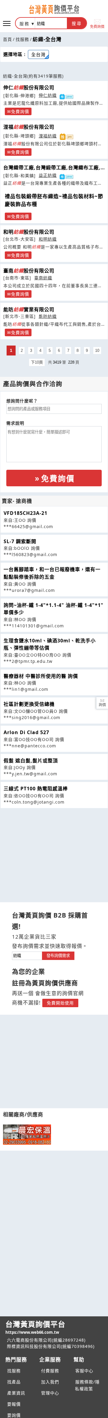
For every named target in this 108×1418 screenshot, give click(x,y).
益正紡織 (48, 175)
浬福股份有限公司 (28, 127)
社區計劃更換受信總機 (29, 704)
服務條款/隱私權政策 (87, 1385)
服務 (25, 23)
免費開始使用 (60, 1003)
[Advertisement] (54, 850)
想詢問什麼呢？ (22, 401)
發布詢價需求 (58, 955)
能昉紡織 (48, 316)
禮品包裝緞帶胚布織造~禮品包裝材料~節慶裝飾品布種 (54, 200)
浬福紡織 (48, 136)
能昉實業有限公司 (28, 309)
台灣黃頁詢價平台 (35, 1327)
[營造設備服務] (27, 1134)
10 (97, 350)
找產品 (14, 1382)
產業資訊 (16, 1393)
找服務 (22, 39)
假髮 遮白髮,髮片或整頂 (31, 760)
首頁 (7, 39)
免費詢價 (97, 26)
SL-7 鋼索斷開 (20, 541)
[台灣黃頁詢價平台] (54, 9)
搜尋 (77, 23)
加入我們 (50, 1382)
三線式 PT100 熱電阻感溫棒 (36, 788)
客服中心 (84, 1370)
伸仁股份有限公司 (28, 87)
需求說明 (15, 423)
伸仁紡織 (48, 95)
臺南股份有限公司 (28, 270)
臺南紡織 (43, 278)
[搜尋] (51, 23)
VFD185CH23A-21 (25, 513)
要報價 (14, 1404)
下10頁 (37, 362)
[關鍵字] (27, 955)
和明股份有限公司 (28, 232)
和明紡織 (48, 239)
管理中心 (50, 1393)
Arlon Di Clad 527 (26, 732)
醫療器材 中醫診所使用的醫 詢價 (41, 676)
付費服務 (50, 1370)
